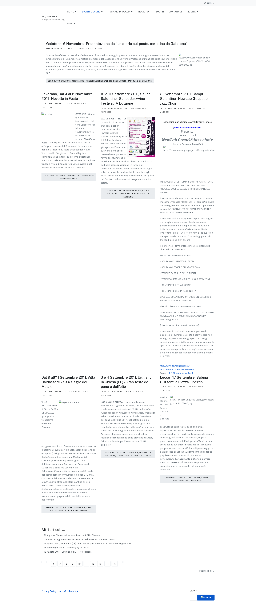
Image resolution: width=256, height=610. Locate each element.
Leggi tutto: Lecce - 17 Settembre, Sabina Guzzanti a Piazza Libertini (187, 479)
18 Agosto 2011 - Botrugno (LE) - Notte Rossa (67, 551)
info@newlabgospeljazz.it (181, 373)
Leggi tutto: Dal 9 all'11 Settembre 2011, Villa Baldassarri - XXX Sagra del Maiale (68, 509)
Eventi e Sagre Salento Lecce (59, 49)
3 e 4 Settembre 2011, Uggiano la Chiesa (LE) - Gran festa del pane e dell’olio (126, 382)
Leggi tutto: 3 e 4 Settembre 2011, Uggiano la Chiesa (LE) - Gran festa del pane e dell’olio (128, 454)
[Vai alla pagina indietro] (48, 562)
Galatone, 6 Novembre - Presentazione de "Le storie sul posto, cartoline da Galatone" (116, 44)
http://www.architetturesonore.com (177, 369)
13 (100, 563)
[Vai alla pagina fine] (125, 562)
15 (114, 563)
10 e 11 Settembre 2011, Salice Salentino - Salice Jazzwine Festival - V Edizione (126, 98)
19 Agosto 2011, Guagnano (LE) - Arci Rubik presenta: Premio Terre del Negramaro (87, 543)
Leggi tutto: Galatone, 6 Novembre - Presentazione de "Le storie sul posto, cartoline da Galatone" (100, 81)
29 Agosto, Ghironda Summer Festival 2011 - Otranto (71, 535)
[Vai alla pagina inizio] (43, 562)
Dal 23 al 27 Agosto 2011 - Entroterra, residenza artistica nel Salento (79, 539)
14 (107, 563)
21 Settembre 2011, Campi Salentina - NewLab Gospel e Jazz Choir (184, 98)
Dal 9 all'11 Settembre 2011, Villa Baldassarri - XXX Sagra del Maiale (68, 382)
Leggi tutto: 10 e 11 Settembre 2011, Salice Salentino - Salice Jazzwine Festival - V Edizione (128, 193)
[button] (72, 12)
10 (79, 563)
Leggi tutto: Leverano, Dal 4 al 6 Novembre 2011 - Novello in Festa (69, 177)
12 (93, 563)
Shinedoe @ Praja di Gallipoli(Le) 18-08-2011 (67, 547)
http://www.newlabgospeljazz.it (175, 366)
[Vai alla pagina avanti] (121, 562)
